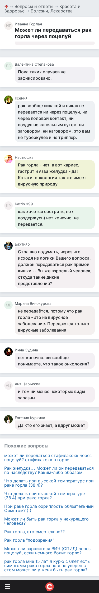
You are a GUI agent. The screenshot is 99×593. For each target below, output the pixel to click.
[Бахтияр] (9, 246)
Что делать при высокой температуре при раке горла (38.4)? (49, 483)
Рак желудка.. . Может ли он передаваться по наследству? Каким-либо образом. (49, 470)
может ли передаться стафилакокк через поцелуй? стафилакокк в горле (48, 457)
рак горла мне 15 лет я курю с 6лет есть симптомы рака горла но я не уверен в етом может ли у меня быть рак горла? (47, 565)
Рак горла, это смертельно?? (34, 531)
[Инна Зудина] (9, 351)
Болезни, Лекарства (52, 10)
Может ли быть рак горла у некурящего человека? (46, 521)
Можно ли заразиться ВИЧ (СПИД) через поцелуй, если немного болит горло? (47, 550)
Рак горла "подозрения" (29, 540)
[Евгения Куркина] (9, 419)
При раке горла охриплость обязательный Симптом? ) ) (49, 508)
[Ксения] (9, 100)
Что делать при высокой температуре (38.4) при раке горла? (44, 495)
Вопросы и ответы (34, 6)
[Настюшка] (9, 159)
